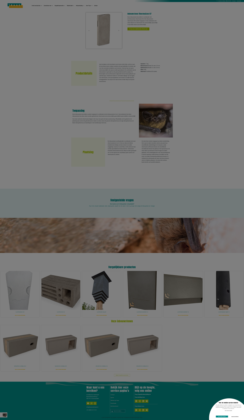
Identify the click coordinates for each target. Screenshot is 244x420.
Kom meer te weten (228, 410)
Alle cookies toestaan (222, 416)
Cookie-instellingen (235, 416)
